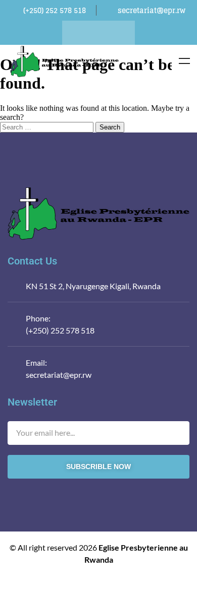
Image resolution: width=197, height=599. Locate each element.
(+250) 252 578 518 (60, 330)
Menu (184, 61)
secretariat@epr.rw (58, 374)
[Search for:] (47, 126)
